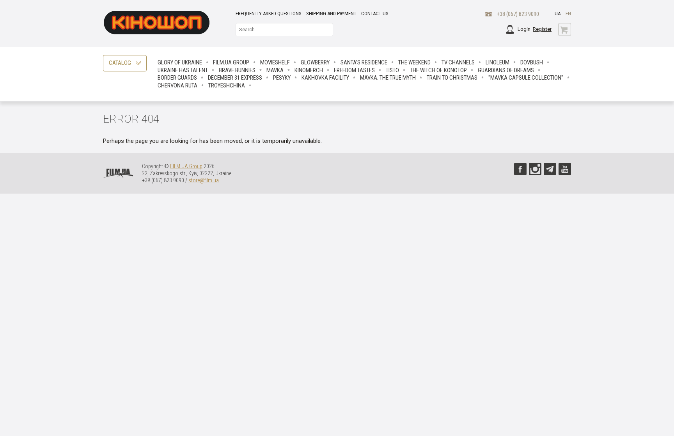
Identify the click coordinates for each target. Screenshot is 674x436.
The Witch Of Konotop (438, 70)
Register (542, 29)
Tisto (392, 70)
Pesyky (282, 77)
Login (524, 29)
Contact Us (374, 13)
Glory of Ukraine (180, 62)
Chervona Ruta (177, 85)
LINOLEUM (497, 62)
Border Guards (177, 77)
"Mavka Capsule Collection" (525, 77)
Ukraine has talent (183, 70)
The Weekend (414, 62)
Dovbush (531, 62)
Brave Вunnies (237, 70)
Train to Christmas (452, 77)
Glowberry (315, 62)
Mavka (275, 70)
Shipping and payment (331, 13)
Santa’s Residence (364, 62)
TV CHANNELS (458, 62)
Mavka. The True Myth (388, 77)
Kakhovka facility (325, 77)
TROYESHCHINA (226, 85)
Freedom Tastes (354, 70)
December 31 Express (235, 77)
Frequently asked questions (269, 13)
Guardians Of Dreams (506, 70)
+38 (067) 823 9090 (518, 14)
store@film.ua (203, 180)
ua (557, 13)
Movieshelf (275, 62)
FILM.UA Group (231, 62)
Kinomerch (308, 70)
